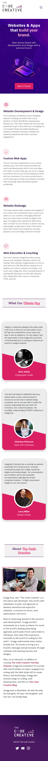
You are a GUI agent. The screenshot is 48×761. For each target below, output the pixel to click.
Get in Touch (24, 86)
